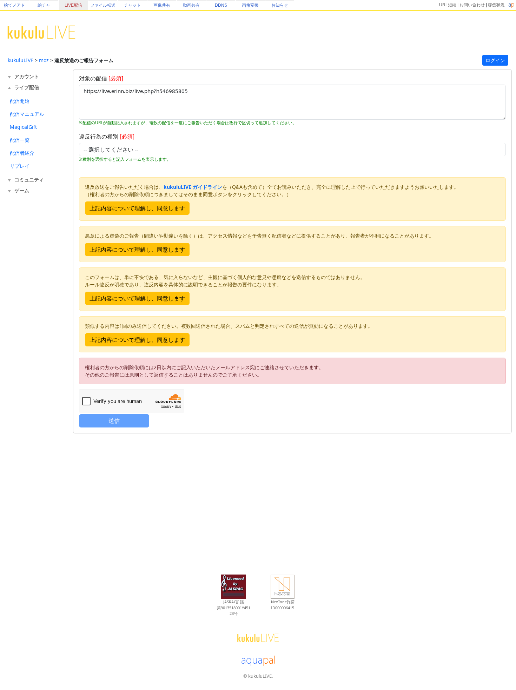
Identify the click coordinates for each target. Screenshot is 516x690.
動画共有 (191, 5)
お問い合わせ (472, 4)
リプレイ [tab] (19, 165)
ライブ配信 (26, 87)
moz (44, 60)
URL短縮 (447, 4)
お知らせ (279, 5)
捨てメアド (14, 5)
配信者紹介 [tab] (22, 153)
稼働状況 (496, 4)
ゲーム (21, 190)
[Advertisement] (36, 311)
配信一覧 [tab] (19, 140)
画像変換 (250, 5)
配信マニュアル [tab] (27, 114)
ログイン (495, 60)
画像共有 (161, 5)
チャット (132, 5)
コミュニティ (29, 179)
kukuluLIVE (20, 60)
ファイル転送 (102, 5)
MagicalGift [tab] (23, 127)
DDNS (221, 5)
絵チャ (44, 5)
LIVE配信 (73, 5)
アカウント (26, 76)
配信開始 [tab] (19, 101)
